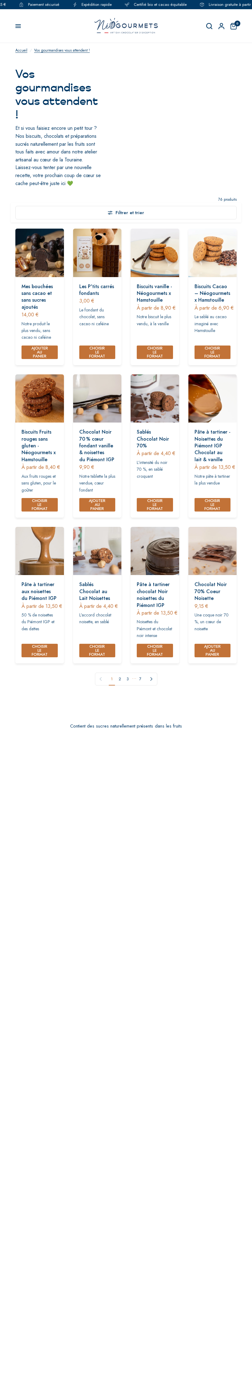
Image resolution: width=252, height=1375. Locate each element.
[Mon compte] (221, 26)
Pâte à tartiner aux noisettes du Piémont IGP (39, 591)
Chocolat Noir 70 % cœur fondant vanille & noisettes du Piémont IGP (96, 446)
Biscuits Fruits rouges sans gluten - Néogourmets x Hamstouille (39, 446)
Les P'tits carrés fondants (96, 290)
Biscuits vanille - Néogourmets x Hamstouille (154, 293)
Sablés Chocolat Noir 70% (153, 439)
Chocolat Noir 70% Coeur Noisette (211, 591)
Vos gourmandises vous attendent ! (62, 50)
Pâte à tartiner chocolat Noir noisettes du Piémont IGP (153, 594)
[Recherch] (209, 26)
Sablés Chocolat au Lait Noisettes (94, 591)
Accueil (21, 50)
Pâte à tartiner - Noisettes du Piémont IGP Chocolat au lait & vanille (212, 446)
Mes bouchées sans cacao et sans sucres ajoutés (37, 297)
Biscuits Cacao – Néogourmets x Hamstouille (212, 293)
